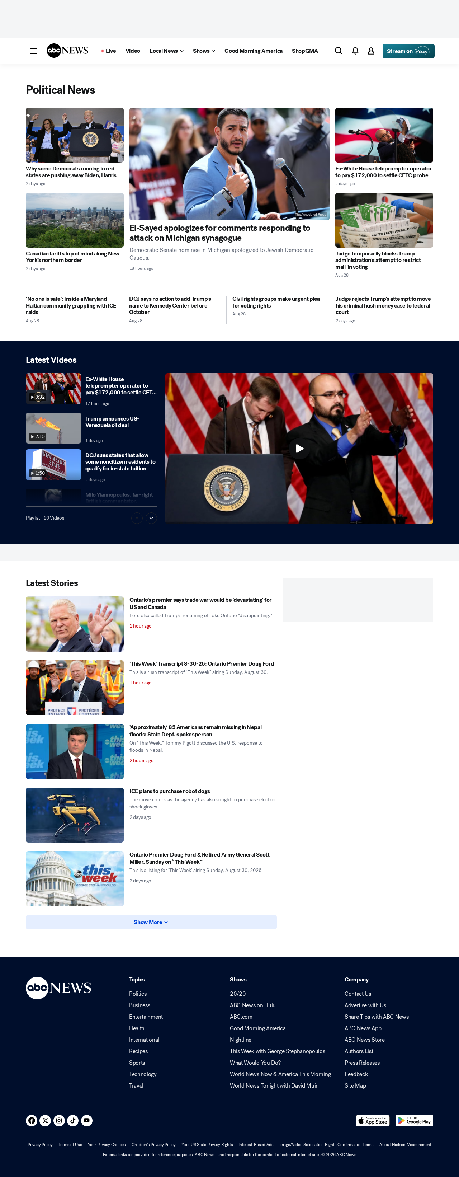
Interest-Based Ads (256, 1145)
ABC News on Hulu (253, 1005)
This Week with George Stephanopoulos (277, 1051)
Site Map (355, 1086)
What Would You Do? (255, 1063)
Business (139, 1005)
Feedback (356, 1074)
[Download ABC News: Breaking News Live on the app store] (373, 1120)
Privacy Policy (40, 1145)
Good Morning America (258, 1028)
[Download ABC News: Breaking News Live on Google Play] (414, 1120)
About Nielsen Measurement (405, 1145)
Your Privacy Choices (107, 1145)
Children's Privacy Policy (154, 1145)
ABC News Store (365, 1040)
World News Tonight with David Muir (274, 1086)
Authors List (359, 1051)
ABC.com (241, 1017)
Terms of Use (70, 1145)
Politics (137, 994)
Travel (136, 1086)
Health (137, 1028)
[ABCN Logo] (67, 50)
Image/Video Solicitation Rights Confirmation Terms (326, 1145)
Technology (143, 1074)
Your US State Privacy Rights (207, 1145)
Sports (137, 1063)
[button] (33, 51)
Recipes (138, 1051)
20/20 (238, 994)
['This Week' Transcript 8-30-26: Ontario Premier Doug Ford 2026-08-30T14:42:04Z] (75, 688)
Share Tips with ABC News (376, 1017)
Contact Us (358, 994)
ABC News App (363, 1028)
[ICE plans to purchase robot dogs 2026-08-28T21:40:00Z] (75, 815)
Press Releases (362, 1063)
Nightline (240, 1040)
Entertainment (146, 1017)
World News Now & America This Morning (280, 1074)
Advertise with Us (365, 1005)
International (144, 1040)
